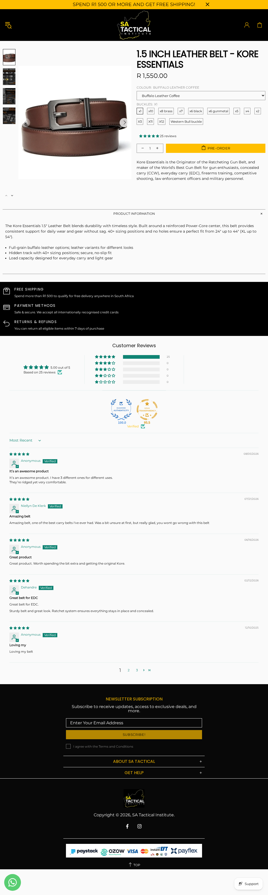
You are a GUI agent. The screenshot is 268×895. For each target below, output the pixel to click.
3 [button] (137, 670)
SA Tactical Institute (134, 25)
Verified (133, 426)
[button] (149, 136)
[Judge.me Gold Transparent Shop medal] (147, 409)
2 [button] (129, 670)
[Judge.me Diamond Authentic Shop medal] (121, 409)
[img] (19, 454)
